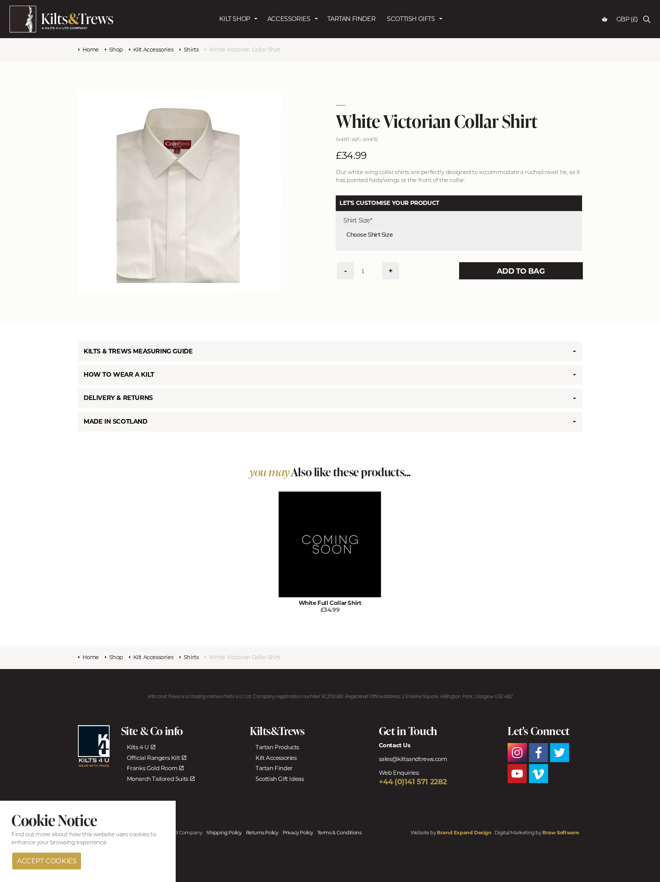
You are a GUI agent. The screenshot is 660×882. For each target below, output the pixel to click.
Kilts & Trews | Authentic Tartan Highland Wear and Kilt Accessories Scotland (61, 19)
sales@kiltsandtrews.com (413, 759)
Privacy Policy (298, 832)
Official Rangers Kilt (153, 757)
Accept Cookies (46, 861)
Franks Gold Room (152, 768)
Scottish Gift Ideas (280, 778)
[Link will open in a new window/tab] (94, 746)
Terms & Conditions (339, 832)
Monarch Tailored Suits (157, 778)
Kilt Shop (234, 10)
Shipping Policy (224, 832)
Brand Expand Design (464, 832)
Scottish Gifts (411, 10)
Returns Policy (262, 832)
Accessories (289, 10)
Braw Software (560, 832)
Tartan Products (277, 747)
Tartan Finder (351, 10)
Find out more (30, 834)
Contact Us (395, 745)
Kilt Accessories (276, 757)
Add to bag (519, 271)
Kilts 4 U (138, 747)
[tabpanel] (179, 192)
